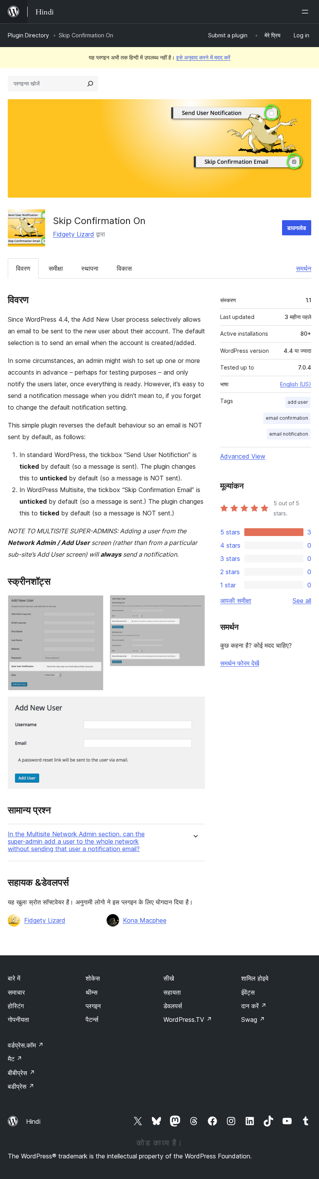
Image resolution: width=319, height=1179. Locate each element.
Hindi (33, 1121)
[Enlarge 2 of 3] (194, 606)
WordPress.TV (187, 1019)
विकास (124, 268)
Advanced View (242, 456)
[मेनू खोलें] (306, 11)
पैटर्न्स (92, 1019)
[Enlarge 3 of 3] (194, 707)
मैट (15, 1059)
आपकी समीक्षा (235, 600)
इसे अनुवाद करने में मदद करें (203, 57)
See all (302, 600)
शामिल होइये (254, 978)
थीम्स (92, 992)
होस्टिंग (16, 1006)
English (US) (295, 384)
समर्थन (303, 268)
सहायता (172, 992)
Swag (253, 1019)
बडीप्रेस (21, 1086)
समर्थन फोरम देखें (239, 663)
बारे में (14, 978)
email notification (288, 434)
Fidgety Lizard (73, 234)
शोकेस (93, 978)
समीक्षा (56, 268)
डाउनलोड (296, 227)
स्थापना (89, 268)
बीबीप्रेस (21, 1073)
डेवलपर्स (172, 1006)
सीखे (168, 978)
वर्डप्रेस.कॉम (26, 1045)
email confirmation (287, 418)
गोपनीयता (18, 1019)
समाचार (16, 992)
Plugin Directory (28, 35)
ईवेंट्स (248, 992)
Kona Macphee (145, 920)
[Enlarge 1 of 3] (93, 606)
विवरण (23, 268)
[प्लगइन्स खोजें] (90, 83)
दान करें (253, 1006)
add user (297, 402)
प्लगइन (93, 1006)
